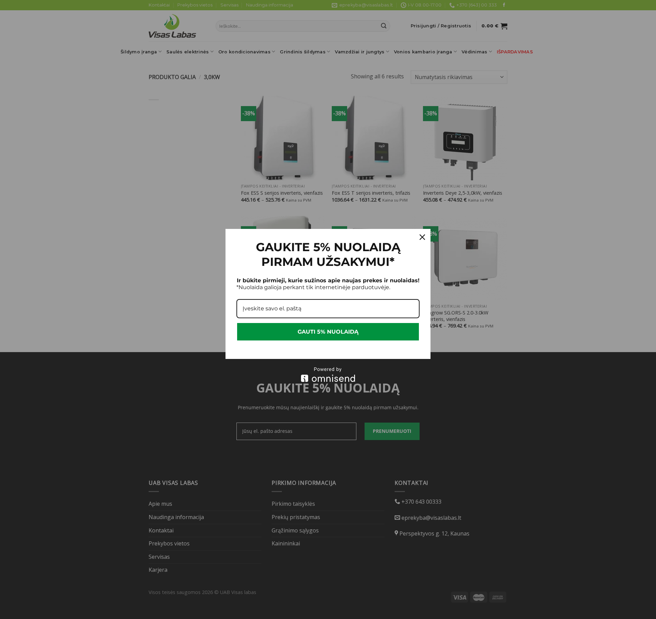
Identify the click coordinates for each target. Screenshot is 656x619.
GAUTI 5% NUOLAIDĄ (328, 331)
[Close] (422, 237)
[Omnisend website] (328, 374)
